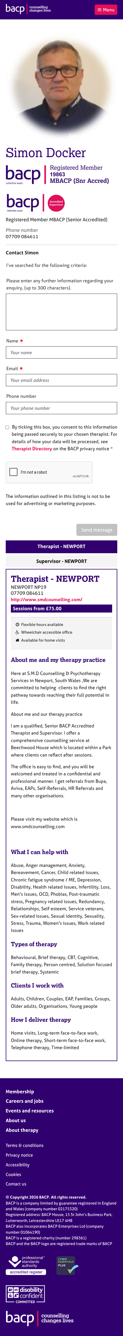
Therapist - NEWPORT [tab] (61, 546)
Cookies (13, 1174)
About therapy (22, 1130)
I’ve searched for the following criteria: (46, 265)
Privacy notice (19, 1155)
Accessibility (17, 1164)
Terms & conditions (24, 1145)
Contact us (16, 1184)
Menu (108, 10)
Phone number (21, 396)
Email (12, 368)
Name (12, 341)
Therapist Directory (32, 448)
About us (16, 1120)
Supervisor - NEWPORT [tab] (61, 561)
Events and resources (30, 1111)
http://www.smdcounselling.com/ (46, 599)
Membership (20, 1091)
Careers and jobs (24, 1101)
